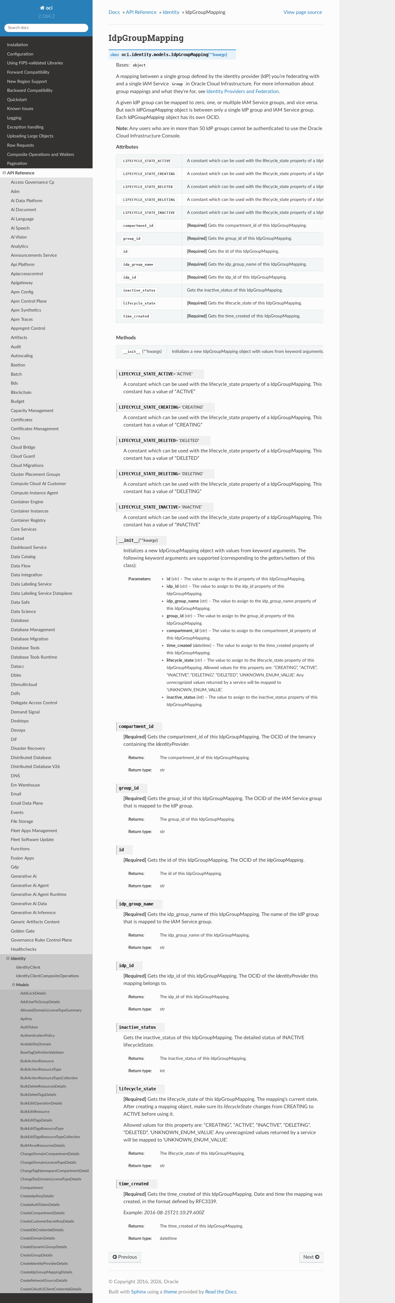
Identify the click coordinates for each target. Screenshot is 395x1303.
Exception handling (25, 127)
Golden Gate (23, 931)
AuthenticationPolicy (37, 1035)
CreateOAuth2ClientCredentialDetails (50, 1289)
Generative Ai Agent (30, 885)
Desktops (20, 721)
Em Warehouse (25, 785)
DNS (15, 776)
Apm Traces (22, 319)
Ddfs (15, 693)
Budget (17, 401)
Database (20, 620)
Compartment (31, 1188)
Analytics (19, 246)
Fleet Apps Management (34, 830)
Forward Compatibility (28, 72)
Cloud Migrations (27, 465)
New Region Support (27, 81)
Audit (16, 347)
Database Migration (29, 639)
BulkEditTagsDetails (36, 1120)
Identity (18, 958)
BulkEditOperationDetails (41, 1103)
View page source (303, 12)
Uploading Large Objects (30, 136)
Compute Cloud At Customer (38, 483)
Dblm (16, 675)
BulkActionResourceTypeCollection (49, 1078)
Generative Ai (23, 876)
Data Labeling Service (31, 584)
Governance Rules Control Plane (41, 940)
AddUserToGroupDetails (40, 1002)
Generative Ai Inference (33, 912)
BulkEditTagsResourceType (42, 1128)
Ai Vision (19, 237)
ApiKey (26, 1019)
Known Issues (20, 108)
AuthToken (29, 1027)
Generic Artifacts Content (35, 922)
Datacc (17, 666)
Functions (20, 849)
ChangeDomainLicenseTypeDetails (48, 1162)
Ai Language (22, 219)
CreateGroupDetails (36, 1255)
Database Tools (25, 648)
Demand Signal (25, 712)
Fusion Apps (22, 858)
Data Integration (26, 575)
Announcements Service (34, 255)
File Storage (22, 821)
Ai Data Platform (27, 200)
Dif (14, 739)
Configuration (20, 54)
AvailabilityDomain (35, 1044)
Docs (114, 12)
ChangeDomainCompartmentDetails (49, 1154)
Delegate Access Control (34, 703)
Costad (17, 538)
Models (22, 985)
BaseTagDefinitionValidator (42, 1052)
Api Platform (23, 264)
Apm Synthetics (26, 310)
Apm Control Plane (29, 301)
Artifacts (19, 337)
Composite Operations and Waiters (40, 154)
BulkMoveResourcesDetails (42, 1145)
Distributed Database (31, 757)
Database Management (33, 629)
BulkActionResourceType (40, 1069)
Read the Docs (220, 1291)
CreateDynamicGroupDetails (43, 1247)
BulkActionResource (37, 1061)
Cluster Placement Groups (35, 474)
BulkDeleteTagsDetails (38, 1095)
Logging (14, 118)
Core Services (23, 529)
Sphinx (138, 1291)
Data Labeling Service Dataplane (41, 593)
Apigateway (22, 282)
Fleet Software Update (32, 839)
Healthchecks (23, 949)
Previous (127, 1257)
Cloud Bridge (23, 447)
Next (309, 1257)
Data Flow (21, 566)
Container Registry (28, 520)
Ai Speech (20, 228)
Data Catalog (23, 556)
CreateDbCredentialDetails (42, 1230)
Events (17, 812)
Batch (16, 374)
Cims (15, 438)
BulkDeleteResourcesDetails (43, 1086)
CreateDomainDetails (37, 1238)
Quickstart (17, 99)
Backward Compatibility (29, 90)
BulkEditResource (34, 1111)
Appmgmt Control (28, 328)
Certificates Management (35, 429)
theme (170, 1291)
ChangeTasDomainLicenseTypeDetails (50, 1179)
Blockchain (21, 392)
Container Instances (29, 511)
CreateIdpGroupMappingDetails (46, 1272)
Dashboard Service (29, 547)
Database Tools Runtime (34, 657)
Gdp (15, 867)
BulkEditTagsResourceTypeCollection (50, 1137)
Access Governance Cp (32, 182)
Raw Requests (20, 145)
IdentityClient (28, 968)
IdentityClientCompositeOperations (47, 976)
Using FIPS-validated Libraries (35, 63)
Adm (15, 191)
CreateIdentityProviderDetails (44, 1263)
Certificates (21, 420)
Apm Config (22, 292)
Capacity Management (32, 410)
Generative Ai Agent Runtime (38, 894)
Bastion (18, 365)
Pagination (17, 163)
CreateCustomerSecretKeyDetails (47, 1221)
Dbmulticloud (24, 684)
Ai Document (23, 209)
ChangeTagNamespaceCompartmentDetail (54, 1171)
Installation (17, 45)
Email (16, 794)
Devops (18, 730)
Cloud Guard (23, 456)
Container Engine (27, 502)
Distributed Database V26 (35, 766)
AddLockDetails (33, 993)
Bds (14, 383)
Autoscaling (22, 355)
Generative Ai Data (29, 903)
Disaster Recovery (28, 748)
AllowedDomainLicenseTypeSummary (50, 1010)
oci (48, 8)
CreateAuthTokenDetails (40, 1205)
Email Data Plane (27, 803)
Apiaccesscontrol (27, 274)
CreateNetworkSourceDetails (43, 1280)
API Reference (20, 173)
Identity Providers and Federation (242, 91)
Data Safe (20, 602)
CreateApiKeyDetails (37, 1196)
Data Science (23, 611)
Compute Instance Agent (34, 493)
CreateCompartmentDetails (42, 1213)
